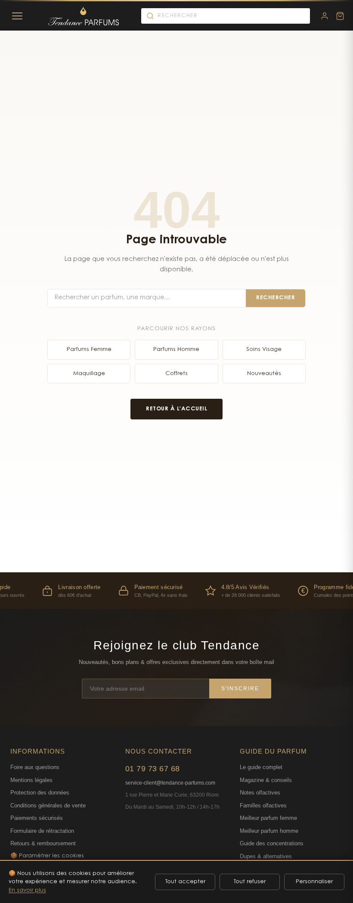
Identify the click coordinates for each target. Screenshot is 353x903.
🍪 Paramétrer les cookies (47, 856)
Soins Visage (264, 349)
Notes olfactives (260, 792)
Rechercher (275, 298)
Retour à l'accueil (176, 409)
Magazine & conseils (266, 780)
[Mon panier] (340, 16)
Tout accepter (185, 881)
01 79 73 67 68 (152, 768)
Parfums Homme (176, 349)
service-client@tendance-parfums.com (170, 783)
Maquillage (89, 373)
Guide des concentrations (271, 843)
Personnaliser (314, 881)
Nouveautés (264, 373)
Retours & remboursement (43, 843)
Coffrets (176, 373)
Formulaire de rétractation (42, 831)
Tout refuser (250, 881)
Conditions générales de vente (48, 805)
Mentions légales (31, 780)
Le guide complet (261, 767)
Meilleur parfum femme (268, 818)
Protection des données (39, 792)
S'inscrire (240, 689)
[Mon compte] (324, 16)
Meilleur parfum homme (269, 831)
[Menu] (17, 16)
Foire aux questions (34, 767)
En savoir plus (27, 890)
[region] (176, 590)
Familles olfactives (263, 805)
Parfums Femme (89, 349)
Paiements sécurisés (36, 818)
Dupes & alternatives (266, 856)
